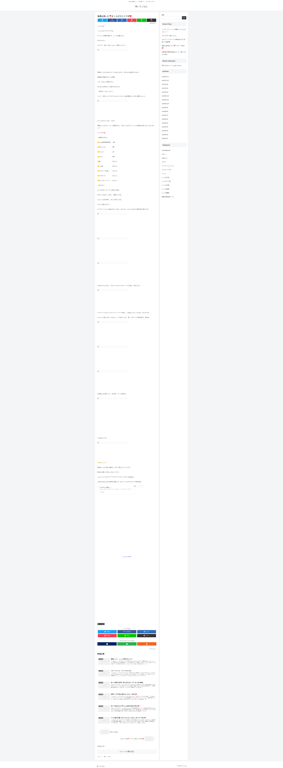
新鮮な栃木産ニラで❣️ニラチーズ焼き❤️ (173, 47)
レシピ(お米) (165, 177)
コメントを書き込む (126, 751)
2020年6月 (165, 119)
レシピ (164, 173)
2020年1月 (165, 138)
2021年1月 (165, 92)
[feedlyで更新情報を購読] (126, 644)
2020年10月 (165, 103)
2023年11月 (165, 76)
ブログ (164, 162)
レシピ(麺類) (165, 193)
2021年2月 (165, 88)
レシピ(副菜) (101, 623)
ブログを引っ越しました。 (170, 35)
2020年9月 (165, 107)
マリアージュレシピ (168, 165)
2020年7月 (165, 115)
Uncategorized (166, 150)
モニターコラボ (166, 169)
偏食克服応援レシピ (168, 196)
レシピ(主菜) (165, 185)
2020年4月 (165, 127)
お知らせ (164, 158)
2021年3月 (165, 84)
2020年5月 (165, 123)
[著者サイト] (107, 644)
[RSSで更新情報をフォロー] (146, 644)
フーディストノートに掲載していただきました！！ (174, 30)
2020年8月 (165, 111)
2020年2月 (165, 134)
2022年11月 (165, 80)
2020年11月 (165, 100)
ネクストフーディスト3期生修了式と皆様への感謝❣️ (173, 41)
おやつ (164, 154)
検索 (163, 15)
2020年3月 (165, 130)
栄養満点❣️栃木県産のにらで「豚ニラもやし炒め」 (174, 53)
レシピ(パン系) (166, 181)
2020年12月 (165, 96)
